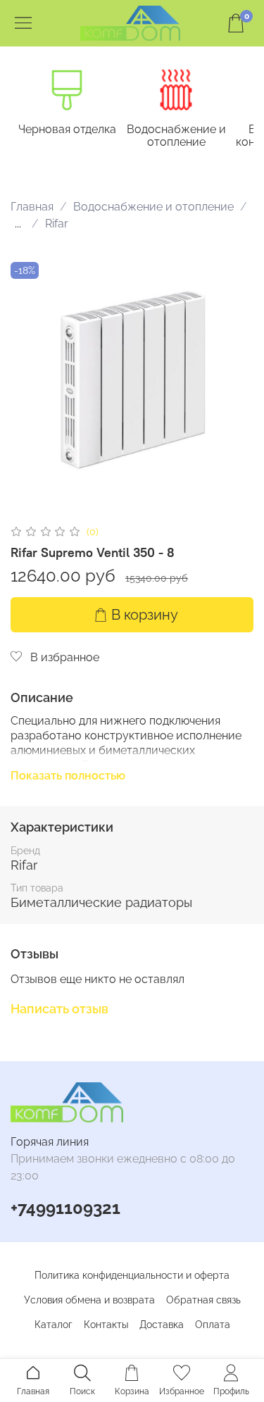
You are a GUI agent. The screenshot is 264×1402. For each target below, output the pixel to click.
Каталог (53, 1324)
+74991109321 (65, 1208)
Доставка (161, 1324)
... (18, 224)
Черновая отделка (67, 129)
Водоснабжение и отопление (176, 136)
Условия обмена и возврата (89, 1300)
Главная (32, 206)
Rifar (56, 223)
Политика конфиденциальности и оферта (132, 1275)
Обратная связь (203, 1300)
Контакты (106, 1324)
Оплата (212, 1324)
